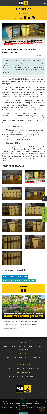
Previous (22, 290)
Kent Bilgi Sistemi (14, 376)
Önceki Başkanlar (38, 346)
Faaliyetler (16, 368)
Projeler (9, 368)
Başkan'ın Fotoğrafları (25, 346)
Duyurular (23, 368)
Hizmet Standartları (23, 360)
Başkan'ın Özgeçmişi (10, 346)
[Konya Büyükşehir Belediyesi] (23, 3)
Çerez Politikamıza (32, 409)
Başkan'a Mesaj (23, 349)
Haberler (25, 14)
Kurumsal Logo (22, 357)
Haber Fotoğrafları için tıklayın (19, 280)
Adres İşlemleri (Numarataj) (29, 376)
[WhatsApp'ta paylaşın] (33, 17)
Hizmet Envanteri (34, 357)
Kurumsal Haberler (34, 368)
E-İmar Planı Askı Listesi (31, 379)
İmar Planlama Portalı (15, 379)
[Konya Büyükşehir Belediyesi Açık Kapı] (23, 398)
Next (25, 290)
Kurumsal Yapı (12, 357)
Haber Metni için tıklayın (16, 276)
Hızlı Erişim (44, 214)
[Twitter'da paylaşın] (29, 18)
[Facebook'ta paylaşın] (25, 17)
